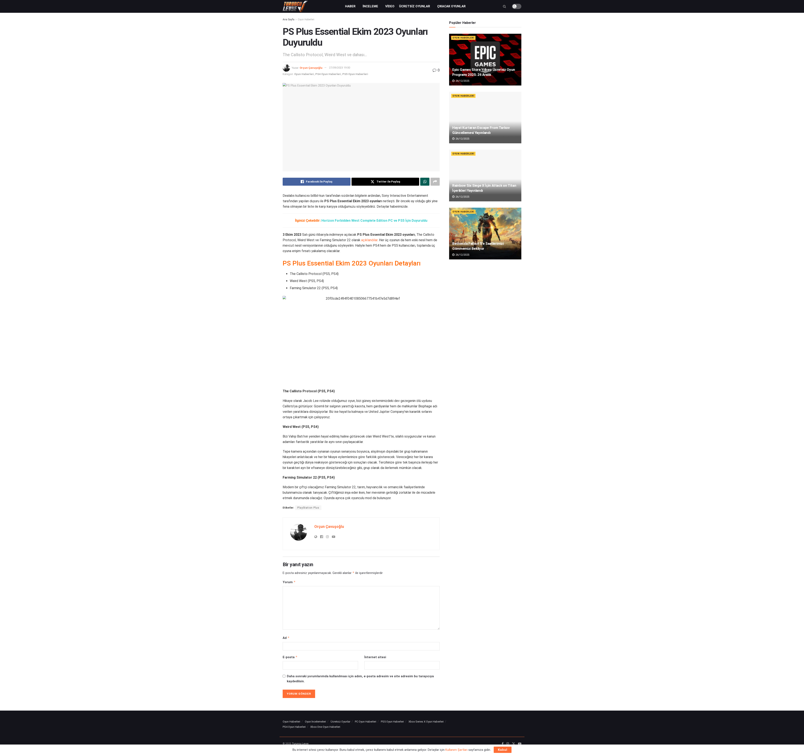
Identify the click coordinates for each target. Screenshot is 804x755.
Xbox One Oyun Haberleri (325, 726)
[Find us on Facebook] (503, 744)
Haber (350, 6)
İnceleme (370, 6)
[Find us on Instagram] (507, 744)
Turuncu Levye (300, 743)
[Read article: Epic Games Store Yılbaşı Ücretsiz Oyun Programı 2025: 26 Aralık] (485, 59)
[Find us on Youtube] (519, 744)
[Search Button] (504, 6)
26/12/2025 (462, 80)
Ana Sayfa (288, 19)
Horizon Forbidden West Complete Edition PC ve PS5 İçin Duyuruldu (374, 221)
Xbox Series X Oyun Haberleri (426, 721)
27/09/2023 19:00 (339, 67)
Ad (286, 638)
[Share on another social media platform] (435, 182)
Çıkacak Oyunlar (451, 6)
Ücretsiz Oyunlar (414, 6)
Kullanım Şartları (456, 750)
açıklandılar (369, 240)
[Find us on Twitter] (513, 744)
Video (389, 6)
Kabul (502, 750)
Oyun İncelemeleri (315, 721)
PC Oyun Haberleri (365, 721)
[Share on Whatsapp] (424, 182)
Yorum (289, 582)
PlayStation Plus (308, 507)
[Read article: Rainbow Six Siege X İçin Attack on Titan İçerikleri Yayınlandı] (485, 175)
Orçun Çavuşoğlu (311, 67)
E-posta (290, 657)
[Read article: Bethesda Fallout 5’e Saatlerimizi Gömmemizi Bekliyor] (485, 233)
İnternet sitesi (375, 657)
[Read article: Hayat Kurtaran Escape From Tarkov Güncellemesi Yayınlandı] (485, 118)
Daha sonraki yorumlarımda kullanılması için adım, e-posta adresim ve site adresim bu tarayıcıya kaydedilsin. (360, 678)
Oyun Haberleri (306, 19)
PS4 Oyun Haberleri (328, 74)
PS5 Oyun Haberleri (355, 74)
